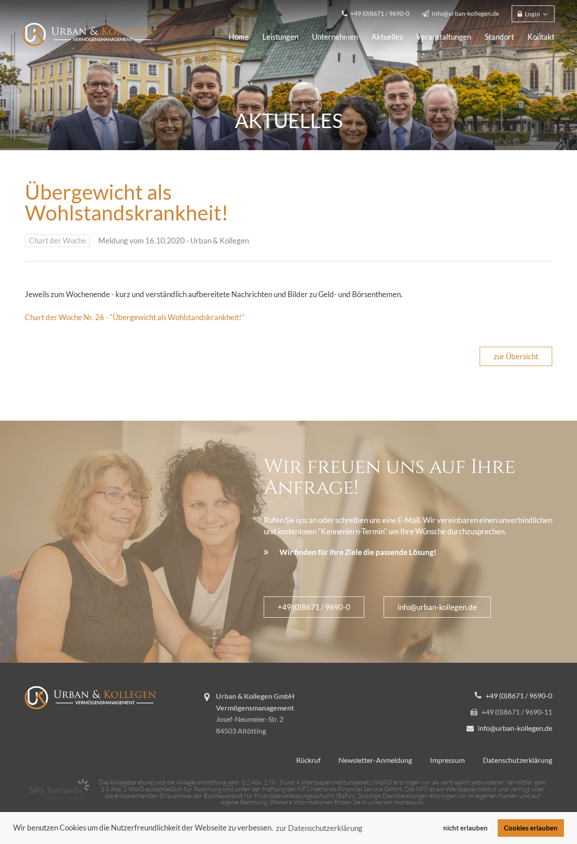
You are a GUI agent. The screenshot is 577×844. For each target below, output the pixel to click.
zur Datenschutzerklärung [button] (319, 828)
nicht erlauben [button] (465, 828)
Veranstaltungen (443, 36)
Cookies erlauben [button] (531, 828)
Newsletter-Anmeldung (375, 760)
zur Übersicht (516, 356)
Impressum (447, 760)
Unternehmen (335, 36)
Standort (499, 36)
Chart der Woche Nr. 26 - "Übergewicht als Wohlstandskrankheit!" (135, 317)
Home (239, 36)
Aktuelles (387, 36)
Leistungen (280, 36)
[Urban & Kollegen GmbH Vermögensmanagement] (88, 33)
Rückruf (308, 760)
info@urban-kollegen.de (437, 607)
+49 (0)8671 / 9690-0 (314, 607)
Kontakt (540, 36)
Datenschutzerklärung (517, 760)
